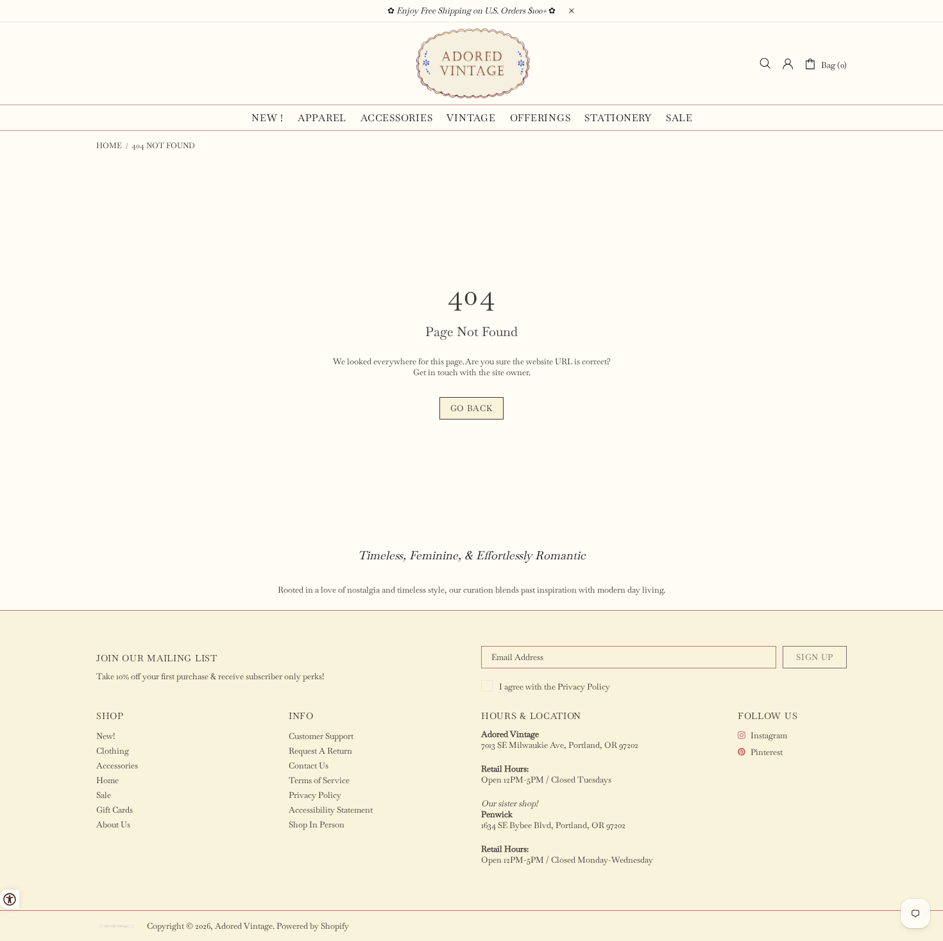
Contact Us (308, 765)
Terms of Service (319, 780)
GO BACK (471, 408)
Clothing (112, 750)
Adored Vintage (471, 63)
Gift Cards (114, 809)
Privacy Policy (583, 686)
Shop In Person (316, 824)
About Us (113, 824)
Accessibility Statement (331, 809)
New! (105, 736)
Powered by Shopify (312, 925)
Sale (103, 795)
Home (109, 145)
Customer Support (321, 736)
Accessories (117, 765)
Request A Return (320, 750)
